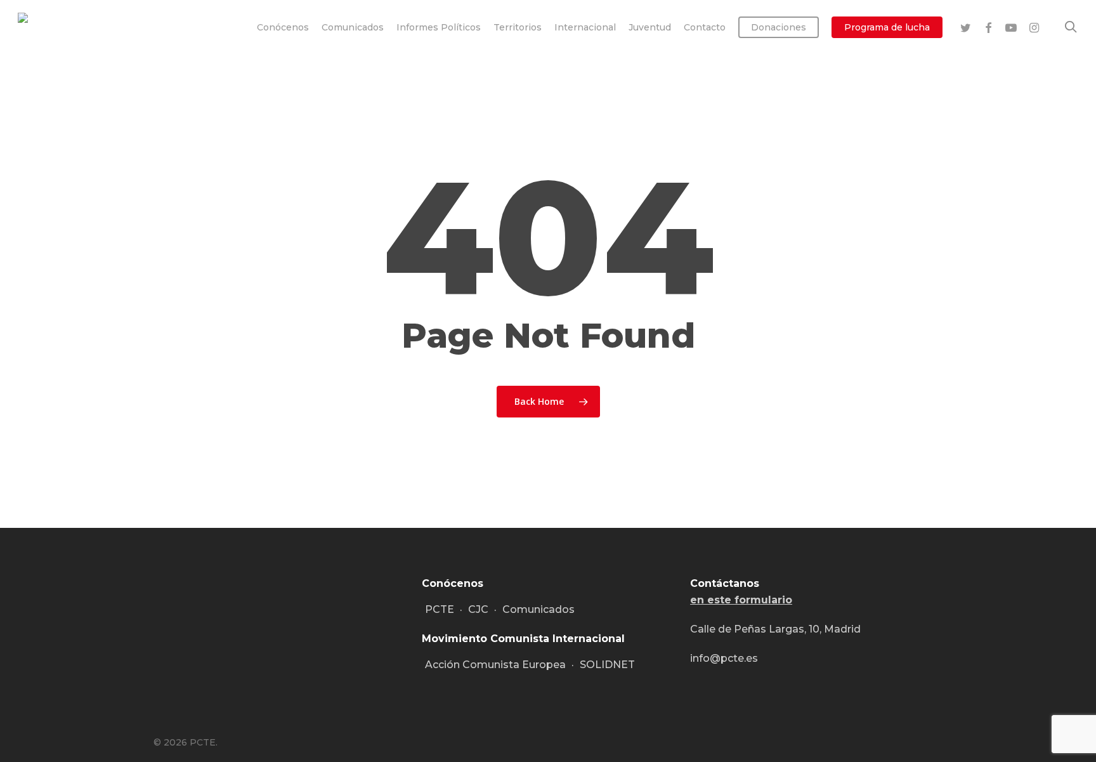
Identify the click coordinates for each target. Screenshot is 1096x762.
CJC (478, 609)
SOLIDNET (607, 665)
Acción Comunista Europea (495, 665)
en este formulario (741, 600)
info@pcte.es (724, 658)
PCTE (439, 609)
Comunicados (538, 609)
